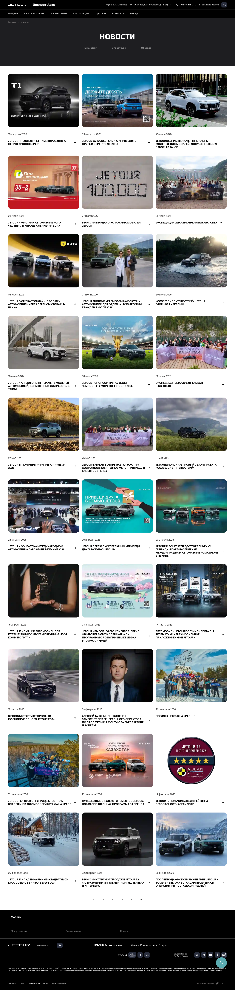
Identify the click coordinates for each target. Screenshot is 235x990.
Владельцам (73, 931)
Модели (16, 917)
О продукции (119, 48)
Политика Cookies (59, 983)
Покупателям (19, 931)
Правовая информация (38, 983)
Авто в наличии (34, 13)
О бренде (146, 48)
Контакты (118, 13)
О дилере (100, 13)
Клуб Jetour (90, 48)
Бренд (124, 931)
